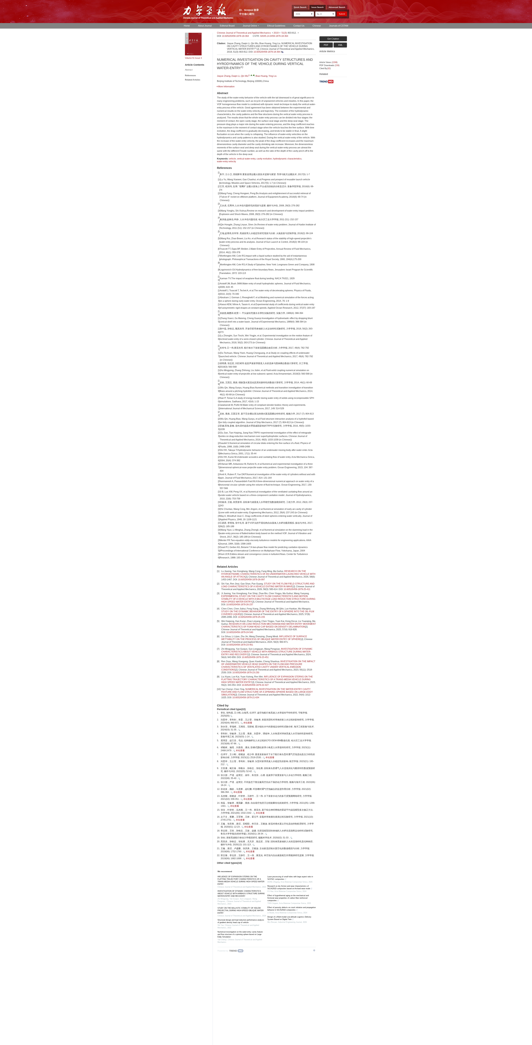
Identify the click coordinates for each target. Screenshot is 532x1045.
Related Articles (192, 80)
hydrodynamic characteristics (287, 158)
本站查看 (247, 723)
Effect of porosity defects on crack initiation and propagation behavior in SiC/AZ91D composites (291, 908)
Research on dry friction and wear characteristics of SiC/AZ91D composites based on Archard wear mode (288, 887)
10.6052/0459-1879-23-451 (255, 657)
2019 (276, 33)
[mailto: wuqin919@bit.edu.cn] (254, 75)
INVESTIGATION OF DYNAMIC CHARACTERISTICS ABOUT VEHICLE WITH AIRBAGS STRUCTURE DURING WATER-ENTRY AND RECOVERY (267, 652)
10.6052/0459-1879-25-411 (297, 589)
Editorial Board (227, 26)
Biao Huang (261, 76)
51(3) (284, 33)
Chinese (317, 26)
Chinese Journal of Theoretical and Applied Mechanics (244, 33)
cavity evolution (264, 158)
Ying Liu (272, 76)
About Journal (205, 26)
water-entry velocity (226, 161)
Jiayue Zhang (223, 76)
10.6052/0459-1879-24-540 (239, 632)
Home (187, 26)
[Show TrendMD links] (314, 950)
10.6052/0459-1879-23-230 (245, 672)
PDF (326, 45)
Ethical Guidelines (276, 26)
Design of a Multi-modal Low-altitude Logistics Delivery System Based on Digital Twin (289, 918)
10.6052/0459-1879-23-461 (239, 645)
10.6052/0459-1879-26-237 (239, 604)
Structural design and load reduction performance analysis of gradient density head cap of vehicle (241, 921)
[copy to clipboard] (282, 52)
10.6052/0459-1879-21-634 (245, 697)
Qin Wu (244, 76)
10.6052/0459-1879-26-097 (251, 579)
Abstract (189, 70)
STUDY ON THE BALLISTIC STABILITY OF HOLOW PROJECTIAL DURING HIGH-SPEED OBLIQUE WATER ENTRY (241, 910)
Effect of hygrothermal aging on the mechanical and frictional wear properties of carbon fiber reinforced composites (288, 898)
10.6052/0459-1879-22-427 (255, 685)
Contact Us (298, 26)
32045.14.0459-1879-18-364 (274, 36)
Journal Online (250, 26)
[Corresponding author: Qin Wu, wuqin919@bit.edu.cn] (251, 75)
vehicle (232, 158)
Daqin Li (236, 76)
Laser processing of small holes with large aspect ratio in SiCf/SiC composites (290, 878)
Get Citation (333, 39)
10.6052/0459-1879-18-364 (235, 36)
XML (340, 45)
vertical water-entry (246, 158)
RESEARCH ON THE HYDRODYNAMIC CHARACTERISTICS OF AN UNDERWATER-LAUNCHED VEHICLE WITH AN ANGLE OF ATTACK (268, 574)
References (190, 75)
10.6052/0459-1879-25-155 (251, 617)
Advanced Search (337, 7)
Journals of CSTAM (338, 26)
